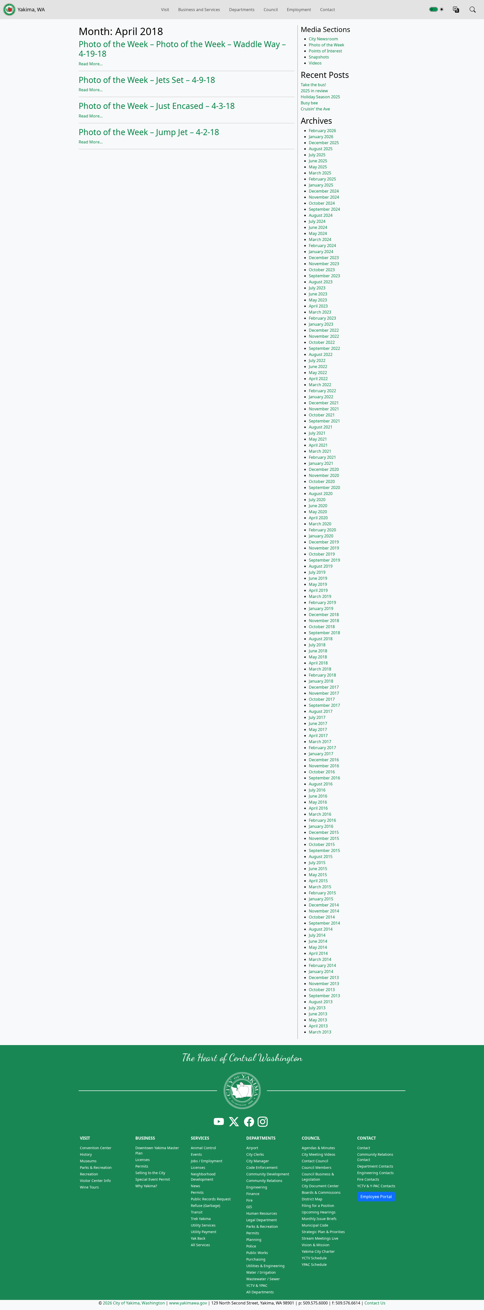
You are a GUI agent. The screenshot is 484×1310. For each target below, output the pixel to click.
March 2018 (320, 669)
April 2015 (318, 881)
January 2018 (321, 681)
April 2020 (318, 518)
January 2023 (321, 324)
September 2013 (324, 995)
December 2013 (324, 977)
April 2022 (318, 378)
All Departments (260, 1292)
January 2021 (321, 463)
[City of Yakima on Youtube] (219, 1122)
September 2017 (324, 705)
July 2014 (317, 935)
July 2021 (317, 433)
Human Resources (261, 1213)
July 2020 (317, 499)
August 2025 (320, 148)
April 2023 (318, 306)
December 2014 (324, 905)
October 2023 (322, 269)
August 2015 (320, 856)
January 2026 (321, 136)
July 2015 (317, 862)
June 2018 (318, 651)
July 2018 (317, 645)
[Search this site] (472, 9)
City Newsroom (323, 39)
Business (145, 1138)
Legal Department (261, 1219)
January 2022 (321, 397)
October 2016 (322, 772)
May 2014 (318, 947)
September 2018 (324, 632)
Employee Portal (376, 1196)
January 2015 (321, 899)
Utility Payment (203, 1231)
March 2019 (320, 596)
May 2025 (318, 167)
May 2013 (318, 1020)
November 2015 (324, 838)
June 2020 (318, 505)
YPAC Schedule (314, 1264)
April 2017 (318, 735)
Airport (252, 1147)
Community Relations (264, 1180)
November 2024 (324, 197)
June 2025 (318, 161)
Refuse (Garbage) (205, 1205)
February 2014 (322, 965)
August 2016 (320, 784)
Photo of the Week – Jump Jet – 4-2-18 (149, 132)
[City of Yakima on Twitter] (234, 1122)
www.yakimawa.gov (188, 1303)
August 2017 (320, 711)
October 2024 (322, 203)
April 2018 (318, 663)
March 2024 (320, 239)
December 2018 (324, 614)
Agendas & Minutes (318, 1147)
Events (196, 1154)
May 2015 (318, 874)
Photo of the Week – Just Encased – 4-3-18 (157, 105)
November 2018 (324, 620)
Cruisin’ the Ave (315, 109)
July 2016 (317, 790)
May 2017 (318, 729)
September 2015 (324, 850)
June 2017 (318, 723)
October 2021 (322, 415)
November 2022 (324, 336)
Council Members (316, 1167)
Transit (196, 1212)
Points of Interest (325, 51)
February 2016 (322, 820)
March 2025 (320, 173)
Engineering (256, 1187)
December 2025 (324, 142)
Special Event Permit (152, 1179)
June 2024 (318, 227)
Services (200, 1138)
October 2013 (322, 989)
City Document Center (320, 1185)
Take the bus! (313, 84)
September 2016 (324, 778)
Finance (252, 1193)
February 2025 (322, 179)
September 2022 (324, 348)
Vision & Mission (315, 1244)
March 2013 (320, 1032)
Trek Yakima (201, 1218)
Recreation (89, 1174)
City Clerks (255, 1154)
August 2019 (320, 566)
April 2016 (318, 808)
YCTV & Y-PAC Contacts (376, 1185)
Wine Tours (89, 1187)
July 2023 (317, 288)
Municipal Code (315, 1225)
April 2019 (318, 590)
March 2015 (320, 887)
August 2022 (320, 354)
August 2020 (320, 493)
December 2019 (324, 542)
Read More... (91, 64)
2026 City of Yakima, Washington (134, 1303)
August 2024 (320, 215)
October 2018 (322, 626)
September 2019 (324, 560)
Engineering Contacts (375, 1172)
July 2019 (317, 572)
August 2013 (320, 1001)
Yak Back (198, 1238)
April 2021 (318, 445)
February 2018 (322, 675)
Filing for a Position (318, 1205)
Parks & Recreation (96, 1167)
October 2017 (322, 699)
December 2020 (324, 469)
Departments (242, 9)
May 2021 (318, 439)
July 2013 (317, 1008)
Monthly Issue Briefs (319, 1218)
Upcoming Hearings (319, 1212)
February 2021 (322, 457)
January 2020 (321, 536)
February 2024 (322, 245)
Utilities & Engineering (265, 1265)
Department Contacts (375, 1166)
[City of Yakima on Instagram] (262, 1122)
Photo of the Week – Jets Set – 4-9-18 (147, 79)
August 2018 (320, 639)
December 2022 (324, 330)
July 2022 (317, 360)
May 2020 (318, 511)
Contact (327, 9)
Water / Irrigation (261, 1272)
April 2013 (318, 1026)
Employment (299, 9)
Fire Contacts (368, 1179)
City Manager (257, 1161)
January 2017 (321, 753)
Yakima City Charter (318, 1251)
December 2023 (324, 257)
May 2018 (318, 657)
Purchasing (255, 1259)
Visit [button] (165, 9)
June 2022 (318, 366)
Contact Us (375, 1303)
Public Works (257, 1252)
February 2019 (322, 602)
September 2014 (324, 923)
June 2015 (318, 868)
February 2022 (322, 390)
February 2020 (322, 530)
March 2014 (320, 959)
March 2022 (320, 384)
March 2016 (320, 814)
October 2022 (322, 342)
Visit (85, 1138)
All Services (200, 1244)
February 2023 (322, 318)
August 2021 (320, 427)
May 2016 (318, 802)
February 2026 (322, 130)
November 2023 (324, 263)
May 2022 (318, 372)
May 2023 (318, 300)
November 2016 (324, 766)
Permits (141, 1166)
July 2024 (317, 221)
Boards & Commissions (321, 1192)
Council (271, 9)
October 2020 (322, 481)
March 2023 (320, 312)
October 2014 (322, 917)
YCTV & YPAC (256, 1285)
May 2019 (318, 584)
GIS (249, 1206)
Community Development (267, 1174)
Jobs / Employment (206, 1161)
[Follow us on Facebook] (249, 1122)
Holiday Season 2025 (320, 97)
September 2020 (324, 487)
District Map (312, 1199)
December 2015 (324, 832)
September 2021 (324, 421)
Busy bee (309, 103)
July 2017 (317, 717)
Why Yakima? (146, 1185)
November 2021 (324, 409)
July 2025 (317, 155)
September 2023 (324, 276)
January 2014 (321, 971)
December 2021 (324, 403)
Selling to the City (150, 1172)
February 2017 (322, 747)
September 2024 (324, 209)
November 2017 (324, 693)
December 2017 (324, 687)
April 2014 (318, 953)
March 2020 (320, 524)
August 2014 (320, 929)
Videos (315, 63)
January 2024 (321, 251)
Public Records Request (211, 1199)
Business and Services (199, 9)
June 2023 (318, 294)
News (195, 1185)
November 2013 (324, 983)
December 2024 (324, 191)
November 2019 (324, 548)
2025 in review (314, 91)
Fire (249, 1200)
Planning (253, 1239)
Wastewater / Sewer (263, 1278)
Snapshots (319, 57)
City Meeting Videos (318, 1154)
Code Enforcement (262, 1167)
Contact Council (315, 1161)
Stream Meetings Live (320, 1238)
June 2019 (318, 578)
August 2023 (320, 282)
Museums (88, 1161)
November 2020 (324, 475)
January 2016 (321, 826)
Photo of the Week (326, 45)
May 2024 (318, 233)
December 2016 (324, 760)
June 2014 (318, 941)
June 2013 (318, 1014)
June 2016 (318, 796)
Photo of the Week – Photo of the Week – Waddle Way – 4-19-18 (182, 49)
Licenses (142, 1159)
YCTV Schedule (314, 1258)
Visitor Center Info (95, 1180)
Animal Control (203, 1147)
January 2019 (321, 608)
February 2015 (322, 893)
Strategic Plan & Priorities (323, 1231)
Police (251, 1246)
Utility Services (203, 1225)
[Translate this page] (456, 9)
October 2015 (322, 844)
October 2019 (322, 554)
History (86, 1154)
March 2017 (320, 741)
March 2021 (320, 451)
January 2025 (321, 185)
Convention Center (95, 1147)
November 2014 (324, 911)
